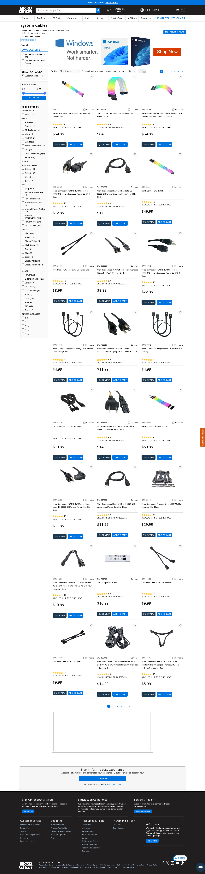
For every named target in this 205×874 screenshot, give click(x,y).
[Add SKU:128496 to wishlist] (90, 233)
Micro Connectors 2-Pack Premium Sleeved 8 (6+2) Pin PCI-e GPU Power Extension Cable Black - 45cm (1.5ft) (117, 664)
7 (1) (27, 329)
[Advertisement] (77, 731)
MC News (132, 18)
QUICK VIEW (59, 144)
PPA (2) (28, 149)
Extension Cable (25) (34, 279)
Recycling (24, 838)
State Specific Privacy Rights (86, 865)
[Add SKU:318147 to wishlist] (90, 312)
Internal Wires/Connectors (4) (34, 216)
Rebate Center (88, 831)
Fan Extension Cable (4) (34, 193)
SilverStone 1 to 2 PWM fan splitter (156, 582)
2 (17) (27, 321)
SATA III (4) (30, 286)
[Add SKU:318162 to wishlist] (179, 312)
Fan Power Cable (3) (34, 198)
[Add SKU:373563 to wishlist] (135, 389)
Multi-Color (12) (32, 245)
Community (86, 824)
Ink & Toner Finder (89, 834)
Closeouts (117, 824)
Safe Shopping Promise (30, 834)
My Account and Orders (30, 824)
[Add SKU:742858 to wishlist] (90, 467)
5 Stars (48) (30, 169)
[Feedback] (202, 437)
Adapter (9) (30, 188)
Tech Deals (112, 2)
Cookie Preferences (129, 867)
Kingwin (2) (30, 138)
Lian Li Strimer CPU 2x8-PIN (153, 191)
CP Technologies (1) (34, 130)
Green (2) (29, 257)
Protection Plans (27, 841)
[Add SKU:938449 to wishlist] (179, 467)
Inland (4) (29, 134)
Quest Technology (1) (35, 153)
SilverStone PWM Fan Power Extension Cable (72, 270)
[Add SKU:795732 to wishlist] (135, 546)
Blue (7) (28, 253)
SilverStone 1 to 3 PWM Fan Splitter (67, 661)
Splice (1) (29, 310)
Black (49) (29, 233)
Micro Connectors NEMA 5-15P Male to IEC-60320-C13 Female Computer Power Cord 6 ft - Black (72, 194)
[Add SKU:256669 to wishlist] (135, 233)
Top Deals (41, 18)
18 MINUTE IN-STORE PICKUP (171, 18)
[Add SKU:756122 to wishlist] (90, 76)
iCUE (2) (28, 294)
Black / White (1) (32, 261)
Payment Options (58, 834)
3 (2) (27, 325)
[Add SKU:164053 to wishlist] (179, 546)
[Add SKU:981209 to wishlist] (135, 154)
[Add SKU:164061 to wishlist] (90, 625)
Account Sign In (113, 867)
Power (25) (30, 275)
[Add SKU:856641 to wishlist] (179, 154)
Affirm (53, 838)
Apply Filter (34, 97)
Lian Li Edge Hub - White (107, 582)
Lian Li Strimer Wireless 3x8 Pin (154, 426)
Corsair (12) (30, 126)
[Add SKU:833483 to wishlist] (90, 154)
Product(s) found (174, 31)
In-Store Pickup (57, 824)
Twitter (168, 863)
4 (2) (27, 333)
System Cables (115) (34, 76)
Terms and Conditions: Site (49, 867)
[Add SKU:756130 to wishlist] (135, 76)
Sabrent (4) (30, 157)
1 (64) (27, 318)
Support (145, 18)
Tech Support (119, 828)
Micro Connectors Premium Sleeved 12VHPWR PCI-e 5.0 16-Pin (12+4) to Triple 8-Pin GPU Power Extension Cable (73, 585)
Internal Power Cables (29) (35, 210)
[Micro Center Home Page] (26, 9)
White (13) (29, 237)
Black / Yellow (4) (32, 241)
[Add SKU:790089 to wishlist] (135, 312)
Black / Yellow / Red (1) (34, 266)
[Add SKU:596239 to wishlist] (90, 546)
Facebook (162, 863)
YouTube (177, 863)
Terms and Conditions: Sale (72, 867)
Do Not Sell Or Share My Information (130, 865)
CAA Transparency (107, 865)
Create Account (114, 784)
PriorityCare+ (117, 18)
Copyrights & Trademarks (95, 867)
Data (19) (29, 298)
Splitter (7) (29, 283)
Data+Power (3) (32, 290)
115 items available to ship (35, 55)
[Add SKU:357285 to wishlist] (135, 467)
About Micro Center (46, 865)
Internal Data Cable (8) (34, 203)
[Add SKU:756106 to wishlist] (179, 76)
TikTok (182, 863)
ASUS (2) (29, 122)
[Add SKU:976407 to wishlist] (179, 625)
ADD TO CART (75, 144)
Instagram (172, 863)
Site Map (85, 851)
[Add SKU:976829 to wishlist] (90, 389)
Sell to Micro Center (90, 841)
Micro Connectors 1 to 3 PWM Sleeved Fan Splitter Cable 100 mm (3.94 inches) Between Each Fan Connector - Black (160, 664)
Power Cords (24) (33, 222)
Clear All (24, 45)
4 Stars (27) (30, 173)
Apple (87, 18)
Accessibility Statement (65, 865)
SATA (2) (29, 306)
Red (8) (28, 249)
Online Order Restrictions (62, 831)
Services (100, 18)
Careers (85, 838)
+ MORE (26, 161)
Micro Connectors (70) (35, 145)
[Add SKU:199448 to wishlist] (135, 625)
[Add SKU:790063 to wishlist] (179, 233)
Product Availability (59, 828)
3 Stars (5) (29, 177)
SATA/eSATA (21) (33, 225)
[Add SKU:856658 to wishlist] (179, 389)
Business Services (89, 844)
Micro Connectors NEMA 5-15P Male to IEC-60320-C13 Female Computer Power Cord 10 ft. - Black (117, 194)
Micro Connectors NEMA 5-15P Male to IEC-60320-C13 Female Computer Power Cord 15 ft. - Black (162, 273)
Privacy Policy (152, 865)
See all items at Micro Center (35, 61)
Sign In (102, 778)
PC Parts (57, 18)
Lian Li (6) (29, 142)
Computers (72, 18)
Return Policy (25, 828)
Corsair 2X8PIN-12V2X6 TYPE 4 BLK (67, 426)
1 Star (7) (29, 181)
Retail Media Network (91, 848)
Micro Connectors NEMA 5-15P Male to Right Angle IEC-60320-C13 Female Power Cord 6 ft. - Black (72, 507)
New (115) (29, 114)
